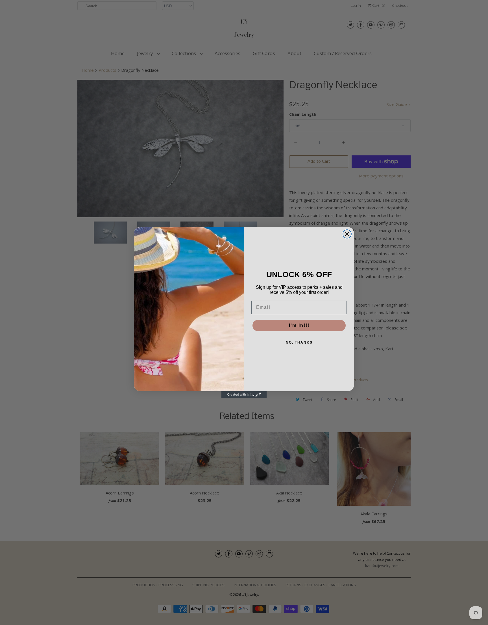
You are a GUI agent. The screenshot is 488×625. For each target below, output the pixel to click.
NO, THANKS (299, 342)
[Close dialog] (347, 234)
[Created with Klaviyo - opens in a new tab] (244, 394)
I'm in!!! (299, 325)
